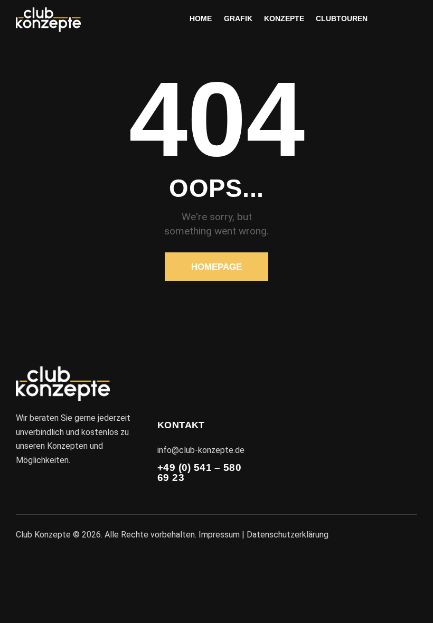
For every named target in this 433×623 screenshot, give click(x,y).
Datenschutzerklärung (287, 535)
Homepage (216, 267)
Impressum (219, 535)
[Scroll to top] (413, 603)
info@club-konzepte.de (200, 450)
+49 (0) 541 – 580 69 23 (199, 472)
